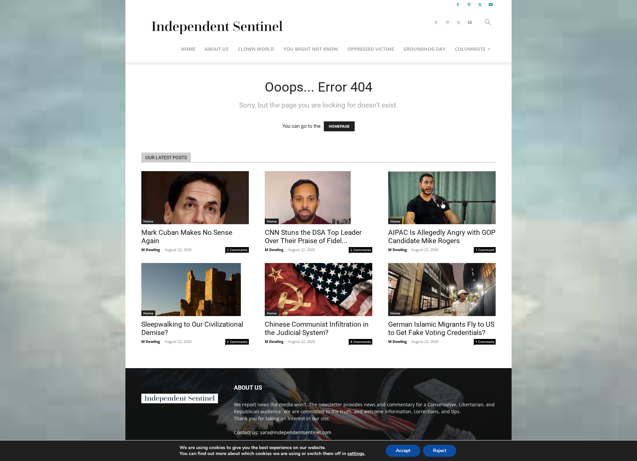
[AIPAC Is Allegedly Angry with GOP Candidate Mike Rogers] (442, 197)
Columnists (470, 49)
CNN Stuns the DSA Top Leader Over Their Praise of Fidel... (313, 237)
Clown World (256, 49)
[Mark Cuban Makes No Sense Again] (195, 197)
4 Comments (360, 341)
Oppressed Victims (370, 49)
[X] (480, 4)
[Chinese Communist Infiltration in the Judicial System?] (318, 289)
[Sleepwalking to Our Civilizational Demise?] (195, 289)
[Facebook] (458, 4)
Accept (403, 450)
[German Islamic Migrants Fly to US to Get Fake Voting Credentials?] (442, 289)
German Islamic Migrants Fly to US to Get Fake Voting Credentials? (441, 328)
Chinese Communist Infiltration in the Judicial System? (317, 328)
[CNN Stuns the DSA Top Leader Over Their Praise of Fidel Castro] (318, 197)
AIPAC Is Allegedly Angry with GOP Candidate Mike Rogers (441, 237)
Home (188, 49)
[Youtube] (491, 4)
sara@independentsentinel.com (295, 432)
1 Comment (484, 249)
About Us (217, 49)
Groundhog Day (424, 49)
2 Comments (237, 249)
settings (355, 454)
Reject (439, 450)
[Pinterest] (469, 4)
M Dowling (150, 249)
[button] (488, 23)
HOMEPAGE (339, 126)
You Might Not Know (310, 49)
